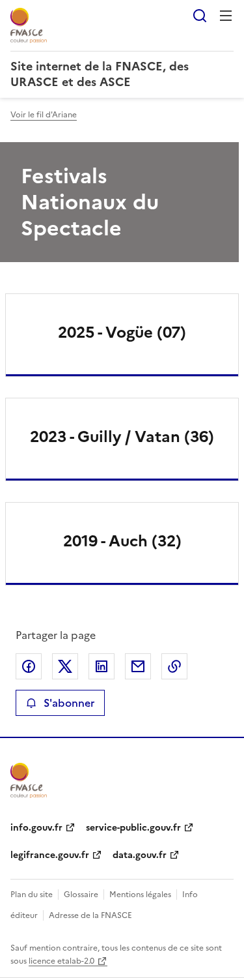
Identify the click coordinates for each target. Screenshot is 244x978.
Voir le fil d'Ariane (43, 115)
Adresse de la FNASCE (90, 915)
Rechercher (200, 16)
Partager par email (138, 666)
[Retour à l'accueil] (28, 780)
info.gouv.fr (36, 828)
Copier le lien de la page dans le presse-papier (174, 666)
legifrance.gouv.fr (49, 855)
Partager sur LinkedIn (101, 666)
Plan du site (31, 894)
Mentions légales (140, 894)
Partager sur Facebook (29, 666)
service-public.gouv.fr (133, 828)
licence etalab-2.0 (61, 961)
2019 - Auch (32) (122, 541)
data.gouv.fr (140, 855)
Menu (226, 16)
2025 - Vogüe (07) (122, 332)
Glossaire (81, 894)
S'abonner (69, 703)
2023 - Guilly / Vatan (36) (122, 436)
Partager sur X (65, 666)
